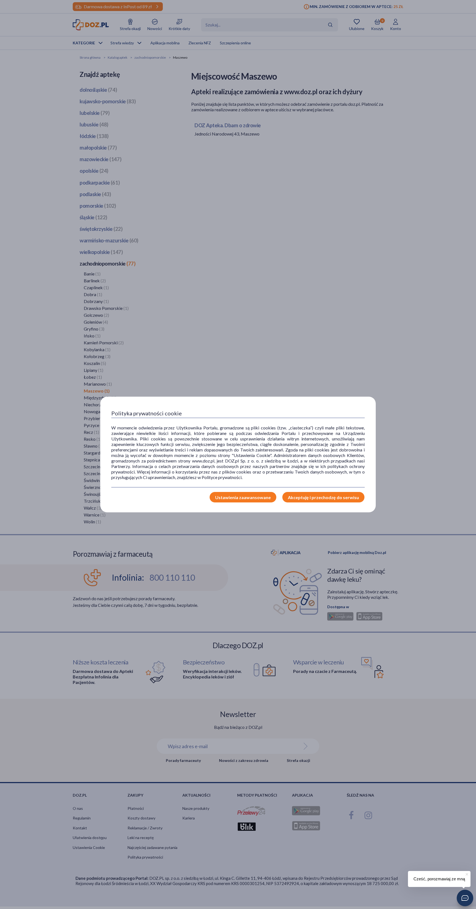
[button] (465, 898)
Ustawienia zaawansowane (243, 497)
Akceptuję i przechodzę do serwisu (323, 497)
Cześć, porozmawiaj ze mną (439, 878)
